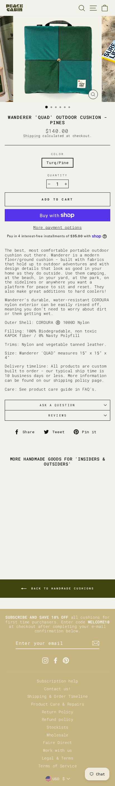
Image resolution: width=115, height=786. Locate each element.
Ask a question (58, 405)
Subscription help (57, 681)
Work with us (57, 750)
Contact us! (57, 688)
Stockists (57, 727)
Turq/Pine (57, 162)
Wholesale (57, 735)
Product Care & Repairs (57, 704)
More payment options (57, 227)
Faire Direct (57, 742)
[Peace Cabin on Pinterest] (66, 660)
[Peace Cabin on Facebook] (55, 660)
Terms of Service (57, 765)
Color (57, 154)
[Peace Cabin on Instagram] (45, 660)
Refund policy (57, 719)
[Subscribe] (95, 643)
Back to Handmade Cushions (61, 588)
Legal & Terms (57, 758)
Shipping (31, 136)
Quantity (57, 175)
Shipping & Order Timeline (57, 696)
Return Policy (57, 711)
